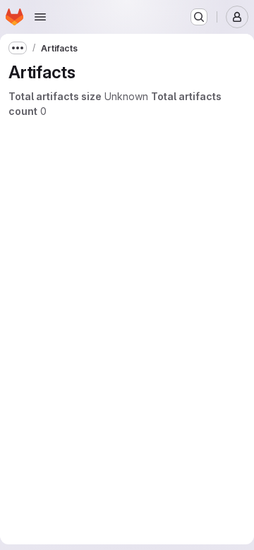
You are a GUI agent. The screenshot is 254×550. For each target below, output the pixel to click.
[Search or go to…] (198, 16)
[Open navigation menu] (40, 17)
